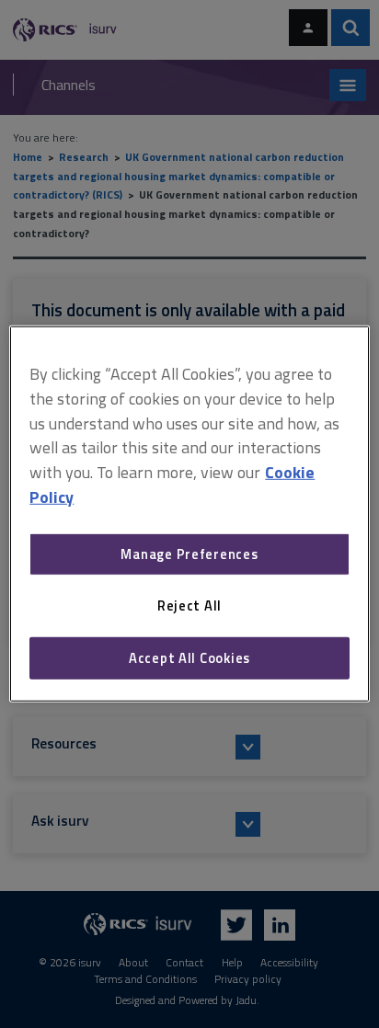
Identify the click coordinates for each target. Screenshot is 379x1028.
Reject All (189, 605)
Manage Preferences (189, 554)
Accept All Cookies (189, 657)
